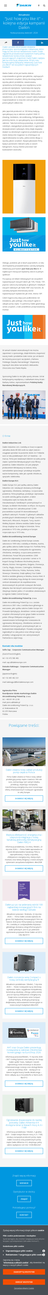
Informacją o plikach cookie (16, 1262)
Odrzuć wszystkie (24, 1282)
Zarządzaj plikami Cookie (24, 1288)
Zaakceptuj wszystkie (24, 1272)
